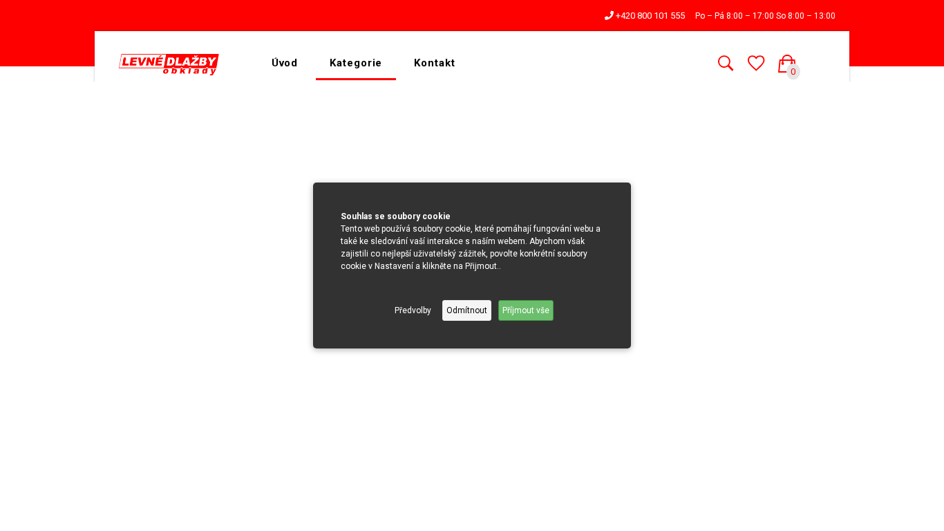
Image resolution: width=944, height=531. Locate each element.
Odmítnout (466, 310)
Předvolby (413, 310)
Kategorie (356, 63)
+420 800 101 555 (649, 15)
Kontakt (434, 63)
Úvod (285, 63)
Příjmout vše (525, 310)
